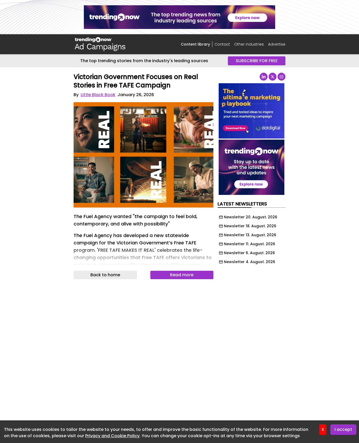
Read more (181, 275)
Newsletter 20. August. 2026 (250, 217)
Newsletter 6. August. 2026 (249, 252)
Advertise (276, 44)
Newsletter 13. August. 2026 (250, 235)
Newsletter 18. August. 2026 (250, 226)
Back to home (105, 275)
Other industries (249, 44)
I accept (343, 429)
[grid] (251, 238)
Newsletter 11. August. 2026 (249, 244)
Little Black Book (98, 95)
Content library (195, 44)
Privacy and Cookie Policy (112, 436)
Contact (222, 44)
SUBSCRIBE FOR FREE (257, 61)
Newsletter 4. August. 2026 (249, 261)
